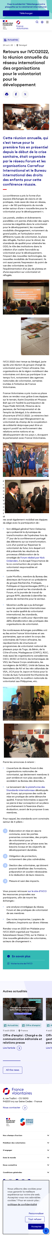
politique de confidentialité (22, 1204)
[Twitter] (25, 94)
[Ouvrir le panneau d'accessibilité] (46, 1231)
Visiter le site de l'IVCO (21, 964)
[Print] (6, 94)
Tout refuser (34, 1219)
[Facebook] (16, 94)
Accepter (36, 1226)
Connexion (42, 22)
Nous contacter (12, 1107)
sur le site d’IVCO (37, 891)
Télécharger (26, 13)
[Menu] (47, 22)
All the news (12, 1070)
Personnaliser (36, 1213)
